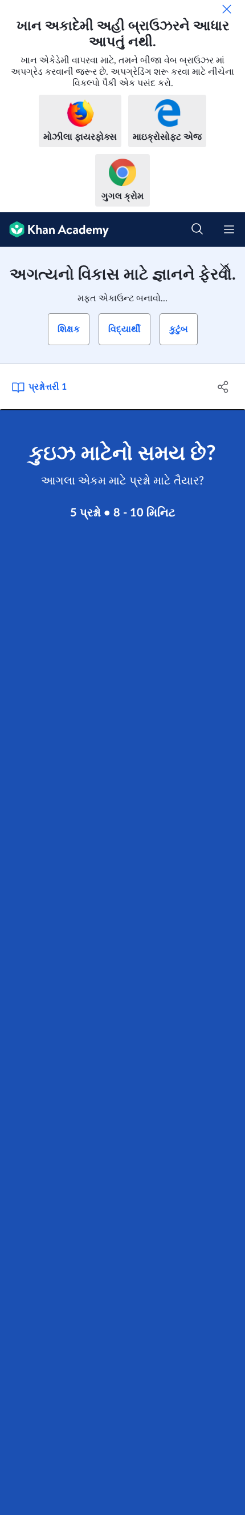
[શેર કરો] (224, 386)
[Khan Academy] (54, 230)
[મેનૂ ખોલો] (229, 229)
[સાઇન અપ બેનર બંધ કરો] (224, 267)
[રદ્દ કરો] (227, 9)
